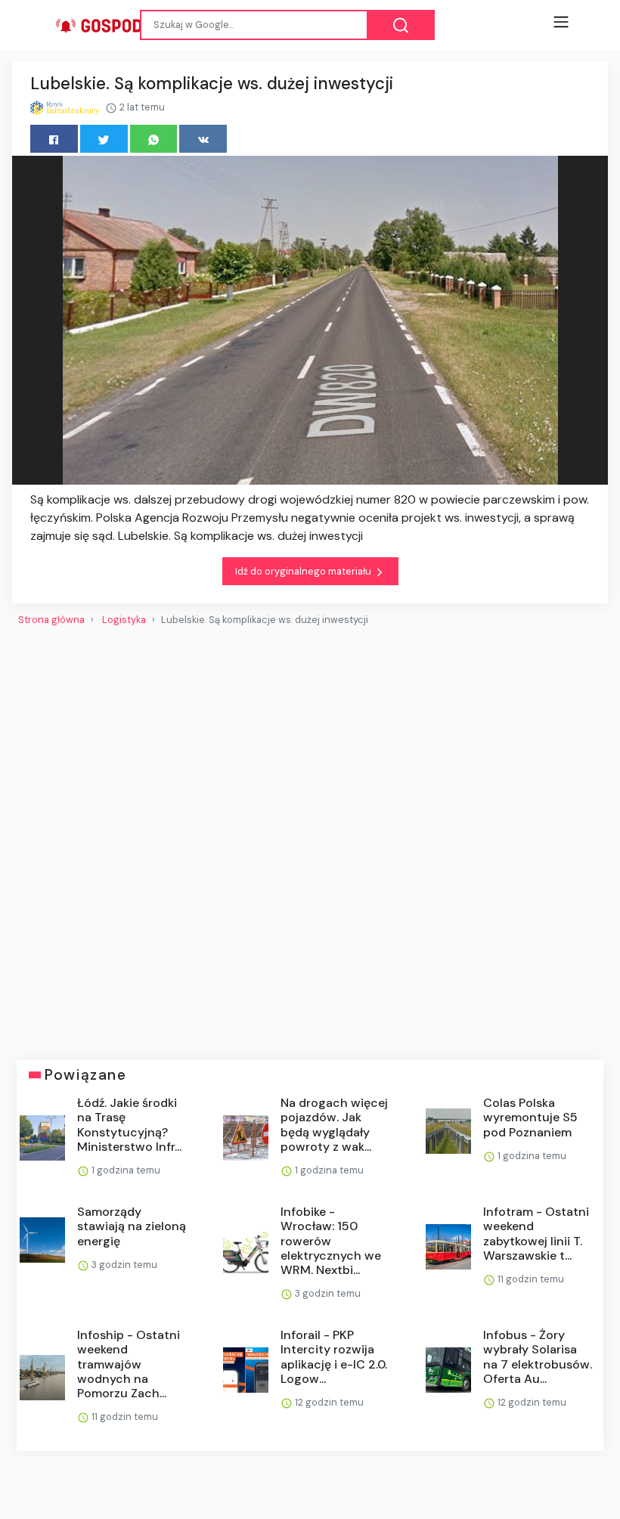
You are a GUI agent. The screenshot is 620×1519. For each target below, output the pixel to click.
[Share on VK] (203, 139)
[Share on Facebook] (54, 139)
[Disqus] (310, 837)
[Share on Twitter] (104, 139)
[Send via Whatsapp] (154, 139)
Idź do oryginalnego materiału (304, 571)
